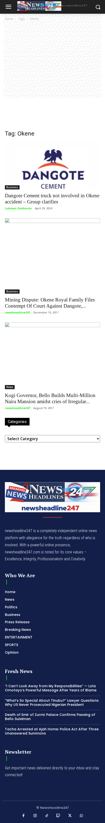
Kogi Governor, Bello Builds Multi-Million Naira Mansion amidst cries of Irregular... (50, 398)
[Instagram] (35, 816)
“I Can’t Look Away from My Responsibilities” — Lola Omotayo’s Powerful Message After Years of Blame (50, 688)
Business (12, 187)
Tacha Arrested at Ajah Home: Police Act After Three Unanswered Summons (52, 731)
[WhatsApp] (81, 816)
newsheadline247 (17, 312)
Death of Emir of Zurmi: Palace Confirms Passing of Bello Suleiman (50, 716)
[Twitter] (70, 816)
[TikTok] (47, 816)
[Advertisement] (52, 76)
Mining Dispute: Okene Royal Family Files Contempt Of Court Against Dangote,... (50, 303)
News (9, 387)
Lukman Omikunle (18, 208)
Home (9, 19)
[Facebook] (23, 816)
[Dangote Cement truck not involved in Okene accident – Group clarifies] (52, 165)
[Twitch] (58, 816)
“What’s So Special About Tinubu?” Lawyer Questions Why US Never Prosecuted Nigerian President (52, 702)
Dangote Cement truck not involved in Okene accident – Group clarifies (52, 199)
